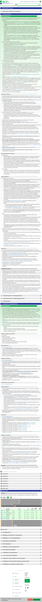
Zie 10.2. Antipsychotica (6, 307)
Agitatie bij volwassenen (15, 45)
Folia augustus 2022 (11, 292)
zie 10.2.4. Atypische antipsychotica (15, 36)
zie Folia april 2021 (14, 65)
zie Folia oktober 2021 (7, 98)
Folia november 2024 (27, 242)
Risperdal (8, 516)
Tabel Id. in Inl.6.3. (6, 432)
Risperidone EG (9, 512)
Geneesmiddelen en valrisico (33, 96)
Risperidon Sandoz (8, 511)
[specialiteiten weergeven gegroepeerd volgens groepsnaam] (4, 497)
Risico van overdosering (8, 394)
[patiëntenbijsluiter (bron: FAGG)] (5, 510)
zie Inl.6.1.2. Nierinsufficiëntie (13, 237)
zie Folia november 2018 (29, 459)
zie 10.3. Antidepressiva (19, 81)
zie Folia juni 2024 (23, 121)
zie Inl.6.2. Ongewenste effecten (21, 397)
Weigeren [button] (30, 599)
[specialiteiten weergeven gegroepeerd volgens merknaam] (2, 497)
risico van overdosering (14, 460)
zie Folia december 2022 (19, 22)
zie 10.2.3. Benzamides (33, 310)
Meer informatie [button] (5, 600)
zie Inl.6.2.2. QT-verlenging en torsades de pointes (15, 252)
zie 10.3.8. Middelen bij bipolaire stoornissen (18, 76)
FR (38, 1)
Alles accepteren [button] (37, 599)
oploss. (13, 510)
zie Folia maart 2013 (32, 291)
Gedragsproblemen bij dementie (15, 200)
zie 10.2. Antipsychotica (7, 323)
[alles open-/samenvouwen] (40, 499)
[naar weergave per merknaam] (1, 510)
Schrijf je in (27, 581)
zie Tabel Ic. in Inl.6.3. (30, 422)
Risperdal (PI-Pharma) (8, 515)
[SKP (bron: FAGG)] (4, 510)
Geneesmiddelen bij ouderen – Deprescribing (19, 206)
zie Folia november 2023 (20, 89)
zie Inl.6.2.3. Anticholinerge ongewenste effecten (24, 133)
